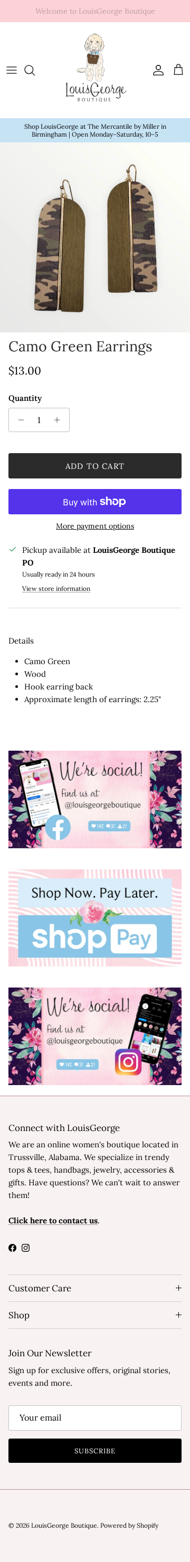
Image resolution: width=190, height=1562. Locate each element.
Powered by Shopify (129, 1525)
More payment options (95, 526)
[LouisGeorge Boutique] (95, 70)
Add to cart (95, 466)
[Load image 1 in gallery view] (95, 237)
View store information (56, 588)
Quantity (25, 398)
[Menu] (11, 70)
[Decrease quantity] (18, 420)
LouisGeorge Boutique (64, 1525)
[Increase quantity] (60, 420)
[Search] (34, 70)
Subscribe (95, 1450)
